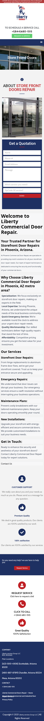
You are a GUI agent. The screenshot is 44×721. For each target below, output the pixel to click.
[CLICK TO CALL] (22, 604)
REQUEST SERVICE (22, 593)
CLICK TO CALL (22, 611)
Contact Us (6, 463)
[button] (41, 42)
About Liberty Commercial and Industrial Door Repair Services (19, 696)
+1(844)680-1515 (22, 31)
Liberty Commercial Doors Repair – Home (17, 693)
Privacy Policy (7, 700)
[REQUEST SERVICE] (22, 585)
